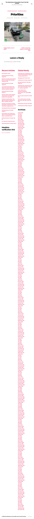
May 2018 (20, 245)
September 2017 (21, 256)
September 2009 (21, 384)
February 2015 (21, 297)
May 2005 (20, 454)
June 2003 (20, 484)
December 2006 (21, 429)
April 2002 (20, 502)
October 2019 (20, 222)
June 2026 (20, 115)
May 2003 (20, 485)
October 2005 (20, 447)
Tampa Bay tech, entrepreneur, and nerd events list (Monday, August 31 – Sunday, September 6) (25, 74)
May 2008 (20, 406)
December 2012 (21, 332)
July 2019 (20, 226)
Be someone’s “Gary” (6, 73)
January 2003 (20, 490)
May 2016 (20, 277)
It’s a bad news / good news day (8, 121)
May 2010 (20, 374)
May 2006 (20, 438)
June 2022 (20, 179)
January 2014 (20, 315)
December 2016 (21, 268)
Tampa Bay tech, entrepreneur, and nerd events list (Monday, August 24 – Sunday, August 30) (25, 86)
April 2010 (20, 375)
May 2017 (20, 261)
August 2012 (20, 337)
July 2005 (20, 451)
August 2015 (20, 289)
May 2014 (20, 309)
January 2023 (20, 170)
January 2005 (20, 459)
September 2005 (21, 449)
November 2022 (21, 173)
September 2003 (21, 480)
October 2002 (20, 494)
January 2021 (20, 202)
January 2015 (20, 299)
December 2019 (21, 219)
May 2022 (20, 181)
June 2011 (20, 356)
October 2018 (20, 238)
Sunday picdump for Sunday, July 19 (9, 123)
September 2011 (21, 352)
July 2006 (20, 435)
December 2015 (21, 284)
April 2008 (20, 407)
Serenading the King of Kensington (9, 108)
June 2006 (20, 437)
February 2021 (21, 201)
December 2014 (21, 300)
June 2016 (20, 276)
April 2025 (20, 134)
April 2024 (20, 150)
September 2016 (21, 272)
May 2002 (20, 501)
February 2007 (21, 426)
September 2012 (21, 336)
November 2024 (21, 140)
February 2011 (20, 362)
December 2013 (21, 316)
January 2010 (20, 379)
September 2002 (21, 496)
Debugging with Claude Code (24, 78)
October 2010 (20, 367)
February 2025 (21, 136)
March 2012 (20, 344)
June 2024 (20, 147)
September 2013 (21, 320)
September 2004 (21, 465)
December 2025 (21, 123)
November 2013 (21, 317)
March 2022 (20, 183)
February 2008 (21, 410)
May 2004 (20, 470)
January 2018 (20, 250)
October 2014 (20, 303)
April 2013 (20, 327)
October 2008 (20, 399)
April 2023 (20, 166)
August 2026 (20, 112)
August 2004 (20, 466)
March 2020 (20, 215)
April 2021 (20, 198)
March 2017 (20, 264)
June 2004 (20, 469)
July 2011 (19, 355)
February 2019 (21, 233)
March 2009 (20, 392)
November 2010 (21, 366)
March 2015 (20, 296)
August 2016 (20, 273)
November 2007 (21, 414)
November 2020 (21, 205)
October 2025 (20, 126)
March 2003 (20, 488)
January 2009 (20, 395)
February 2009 (21, 394)
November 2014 (21, 301)
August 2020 (20, 209)
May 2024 (20, 148)
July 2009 (20, 387)
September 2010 (21, 368)
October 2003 (20, 478)
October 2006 (20, 431)
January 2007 (20, 427)
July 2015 (20, 291)
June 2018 (20, 244)
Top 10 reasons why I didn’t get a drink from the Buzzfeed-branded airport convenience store (8, 114)
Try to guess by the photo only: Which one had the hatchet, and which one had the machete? (8, 88)
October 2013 (20, 319)
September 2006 (21, 433)
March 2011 (20, 360)
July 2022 (20, 178)
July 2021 (20, 194)
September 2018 (21, 240)
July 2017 (20, 258)
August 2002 (20, 497)
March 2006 (20, 441)
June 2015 (20, 292)
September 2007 (21, 417)
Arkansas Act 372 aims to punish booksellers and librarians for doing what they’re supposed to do (9, 104)
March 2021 (20, 199)
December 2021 (21, 187)
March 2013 (20, 328)
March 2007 (20, 425)
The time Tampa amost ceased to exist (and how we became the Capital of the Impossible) (8, 95)
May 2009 (20, 390)
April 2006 (20, 439)
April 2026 (20, 118)
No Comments (24, 17)
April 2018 (20, 246)
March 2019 (20, 232)
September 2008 (21, 400)
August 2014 (20, 305)
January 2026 (20, 122)
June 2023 (20, 163)
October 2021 (20, 190)
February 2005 (21, 458)
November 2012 (21, 333)
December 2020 (21, 203)
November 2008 (21, 398)
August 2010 (20, 370)
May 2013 (20, 325)
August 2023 (20, 160)
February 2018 (21, 249)
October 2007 (20, 415)
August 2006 (20, 434)
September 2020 (21, 207)
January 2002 (20, 506)
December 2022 (21, 171)
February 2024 (21, 152)
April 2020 (20, 214)
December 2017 (21, 252)
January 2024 (20, 154)
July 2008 (20, 403)
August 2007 (20, 418)
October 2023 (20, 158)
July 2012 (20, 339)
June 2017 (20, 260)
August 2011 (20, 354)
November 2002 (21, 493)
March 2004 (20, 473)
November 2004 (21, 462)
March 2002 (20, 504)
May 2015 (20, 293)
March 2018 (20, 248)
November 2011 (21, 350)
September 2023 (21, 159)
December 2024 (21, 139)
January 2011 (20, 363)
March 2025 (20, 135)
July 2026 (20, 114)
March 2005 (20, 457)
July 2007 (20, 419)
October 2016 (20, 270)
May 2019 (20, 229)
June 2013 (20, 324)
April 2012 (20, 343)
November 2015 (21, 285)
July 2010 (20, 371)
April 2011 (20, 359)
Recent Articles (8, 70)
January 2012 (20, 347)
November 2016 (21, 269)
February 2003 (21, 489)
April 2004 (20, 472)
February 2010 (21, 378)
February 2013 (21, 329)
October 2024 (20, 142)
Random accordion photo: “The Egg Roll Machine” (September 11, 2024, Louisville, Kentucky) (8, 100)
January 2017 (20, 266)
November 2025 (21, 124)
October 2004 (20, 463)
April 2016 (20, 278)
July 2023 (20, 162)
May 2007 (20, 422)
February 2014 (21, 313)
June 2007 (20, 421)
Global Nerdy (23, 70)
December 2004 (21, 461)
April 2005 (20, 455)
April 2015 (20, 295)
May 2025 (20, 132)
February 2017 (21, 265)
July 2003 (20, 482)
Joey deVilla (11, 17)
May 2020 (20, 213)
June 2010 (20, 372)
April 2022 (20, 182)
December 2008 (21, 396)
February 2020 (21, 217)
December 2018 (21, 236)
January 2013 (20, 331)
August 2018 (20, 241)
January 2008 (20, 411)
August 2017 (20, 257)
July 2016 (20, 274)
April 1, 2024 (18, 17)
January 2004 (20, 474)
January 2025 (20, 138)
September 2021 (21, 191)
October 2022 (20, 174)
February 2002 (21, 505)
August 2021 (20, 193)
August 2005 (20, 450)
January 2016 (20, 282)
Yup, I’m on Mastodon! (6, 132)
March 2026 (20, 119)
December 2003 (21, 476)
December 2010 (21, 364)
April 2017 (20, 262)
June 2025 (20, 131)
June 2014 (20, 308)
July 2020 (20, 210)
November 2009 (21, 382)
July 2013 (20, 323)
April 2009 (20, 391)
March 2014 (20, 312)
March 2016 (20, 280)
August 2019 (20, 225)
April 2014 (20, 311)
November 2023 (21, 156)
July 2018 (20, 242)
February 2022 (21, 185)
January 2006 (20, 443)
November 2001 (21, 509)
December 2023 (21, 155)
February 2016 (21, 281)
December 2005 (21, 445)
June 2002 (20, 500)
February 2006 (21, 442)
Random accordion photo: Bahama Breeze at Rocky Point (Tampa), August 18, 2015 (9, 80)
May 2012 (20, 341)
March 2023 (20, 167)
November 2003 (21, 477)
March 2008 (20, 409)
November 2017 (21, 253)
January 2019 (20, 234)
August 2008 (20, 402)
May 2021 (20, 197)
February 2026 (21, 120)
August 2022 (20, 177)
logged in (11, 61)
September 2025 (21, 127)
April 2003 (20, 486)
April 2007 (20, 423)
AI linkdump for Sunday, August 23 (25, 80)
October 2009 (20, 383)
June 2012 (20, 340)
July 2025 (20, 130)
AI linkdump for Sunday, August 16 (25, 105)
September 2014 (21, 304)
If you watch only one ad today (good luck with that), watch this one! (24, 100)
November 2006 (21, 430)
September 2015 (21, 288)
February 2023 (21, 169)
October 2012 (20, 335)
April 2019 (20, 230)
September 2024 (21, 143)
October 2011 (20, 351)
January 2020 (20, 218)
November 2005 (21, 446)
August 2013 (20, 321)
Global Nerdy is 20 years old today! (25, 103)
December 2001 (21, 508)
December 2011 (21, 348)
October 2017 (20, 254)
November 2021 (21, 189)
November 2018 (21, 237)
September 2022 (21, 175)
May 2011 (19, 358)
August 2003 (20, 481)
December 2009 (21, 380)
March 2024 (20, 151)
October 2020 (20, 206)
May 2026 (20, 116)
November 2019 (21, 221)
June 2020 (20, 211)
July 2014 (20, 307)
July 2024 (20, 146)
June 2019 (20, 228)
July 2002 (20, 498)
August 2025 (20, 128)
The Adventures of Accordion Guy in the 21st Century (17, 3)
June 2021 (20, 195)
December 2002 (21, 492)
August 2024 (20, 144)
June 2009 (20, 388)
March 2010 (20, 376)
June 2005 (20, 453)
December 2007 (21, 413)
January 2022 (20, 186)
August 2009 (20, 386)
